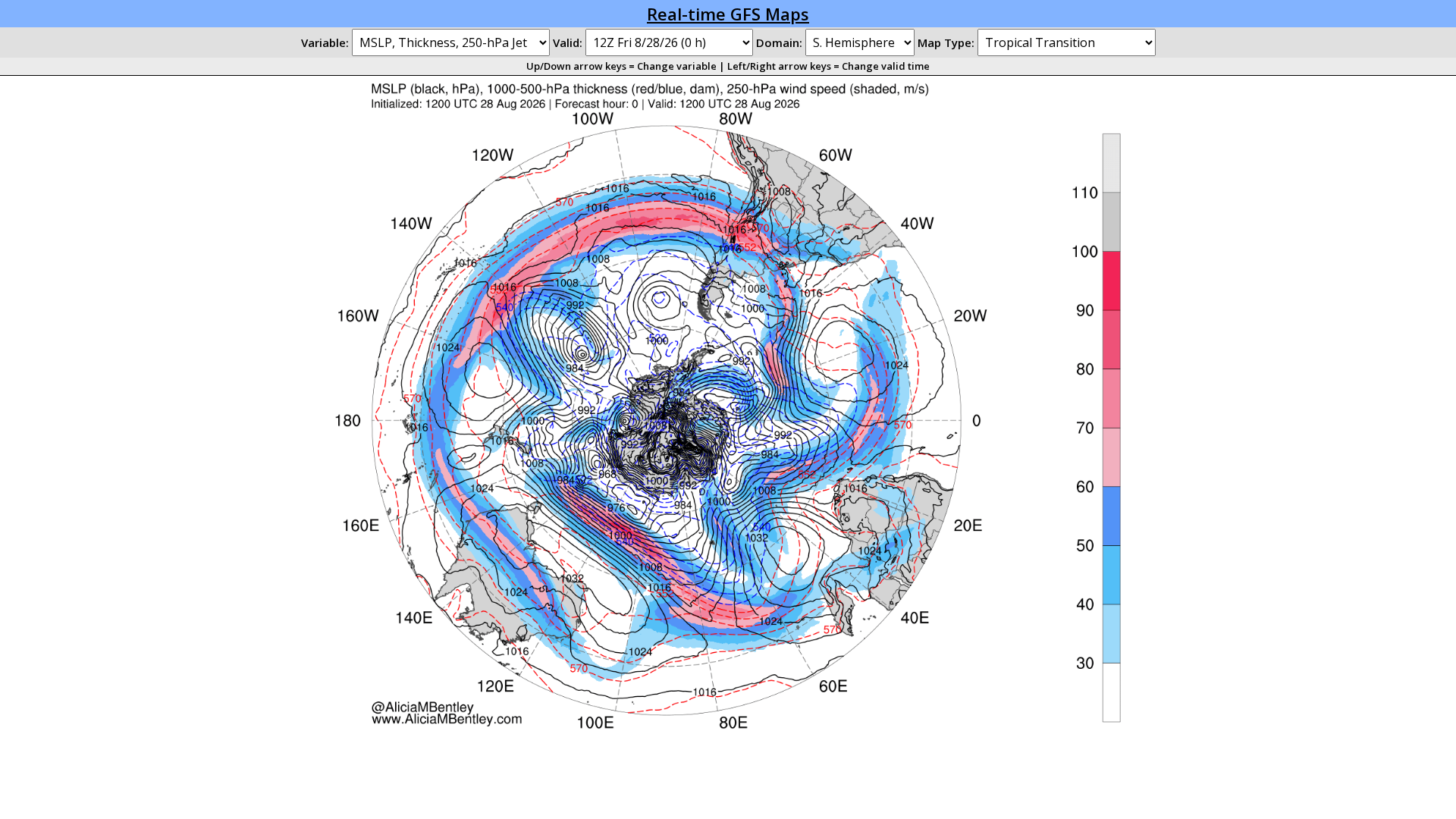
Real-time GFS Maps (728, 13)
